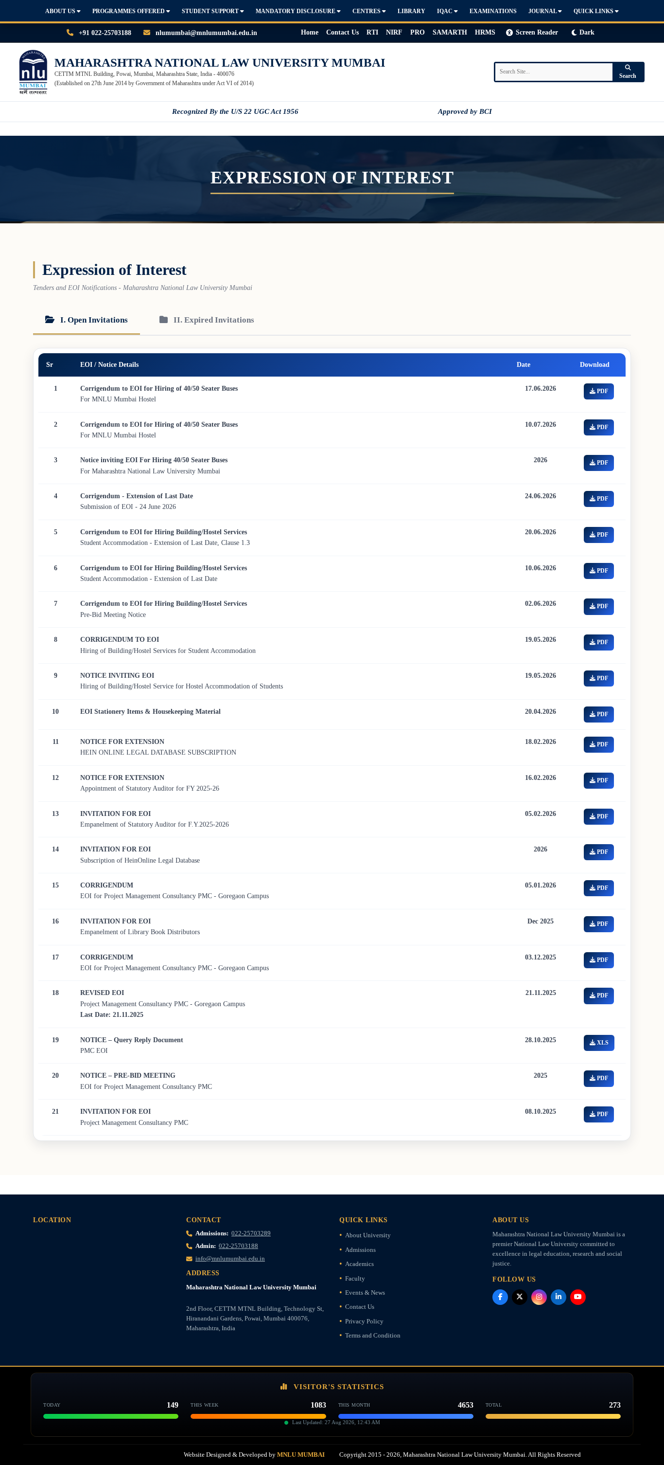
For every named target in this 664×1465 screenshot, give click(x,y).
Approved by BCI (465, 111)
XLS (602, 1042)
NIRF (394, 32)
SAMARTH (450, 32)
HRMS (485, 32)
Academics (359, 1264)
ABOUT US (61, 11)
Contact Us (342, 32)
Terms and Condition (373, 1335)
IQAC (445, 11)
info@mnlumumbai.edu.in (230, 1258)
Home (309, 32)
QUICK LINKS (594, 11)
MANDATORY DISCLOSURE (296, 11)
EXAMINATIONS (493, 11)
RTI (372, 32)
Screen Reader (537, 32)
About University (368, 1235)
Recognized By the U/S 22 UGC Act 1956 (235, 111)
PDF (601, 391)
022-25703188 (238, 1246)
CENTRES (367, 11)
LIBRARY (411, 11)
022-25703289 (251, 1233)
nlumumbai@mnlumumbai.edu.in (205, 32)
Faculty (355, 1278)
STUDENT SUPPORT (211, 11)
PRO (417, 32)
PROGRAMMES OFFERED (129, 11)
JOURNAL (543, 11)
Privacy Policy (364, 1321)
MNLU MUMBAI (301, 1454)
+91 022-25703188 (104, 32)
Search (627, 75)
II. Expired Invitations (213, 320)
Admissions (360, 1250)
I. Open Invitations (93, 320)
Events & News (365, 1292)
